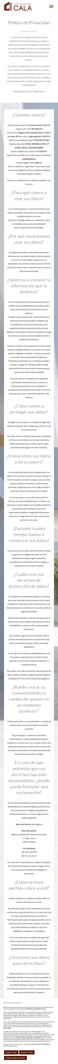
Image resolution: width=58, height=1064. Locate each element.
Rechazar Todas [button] (27, 1052)
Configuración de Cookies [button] (15, 1058)
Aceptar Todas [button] (11, 1052)
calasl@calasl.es (29, 159)
